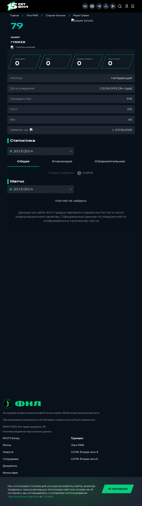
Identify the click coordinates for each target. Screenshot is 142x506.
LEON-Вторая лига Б (84, 459)
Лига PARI (32, 15)
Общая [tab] (23, 161)
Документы (10, 466)
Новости (8, 452)
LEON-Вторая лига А (84, 452)
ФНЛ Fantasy (11, 438)
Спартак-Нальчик (55, 15)
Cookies (47, 496)
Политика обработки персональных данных (27, 431)
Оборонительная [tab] (110, 161)
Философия (10, 473)
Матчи (7, 445)
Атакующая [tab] (62, 161)
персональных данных (23, 496)
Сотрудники (10, 459)
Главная (14, 15)
